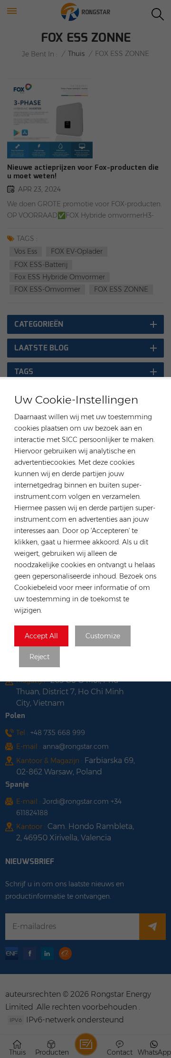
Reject (39, 657)
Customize (103, 636)
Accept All (41, 636)
